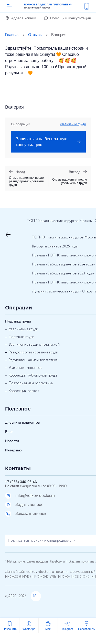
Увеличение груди (73, 124)
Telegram (67, 628)
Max (48, 628)
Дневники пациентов (22, 422)
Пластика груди (18, 321)
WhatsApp (29, 628)
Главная (12, 34)
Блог (9, 432)
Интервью (13, 450)
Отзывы (35, 34)
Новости (12, 441)
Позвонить (10, 628)
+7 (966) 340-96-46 (21, 482)
